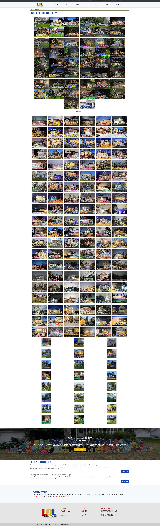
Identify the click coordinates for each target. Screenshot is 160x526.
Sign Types (77, 4)
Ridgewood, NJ (111, 515)
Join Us (108, 4)
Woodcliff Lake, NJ (110, 514)
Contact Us (118, 4)
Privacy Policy (84, 514)
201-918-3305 (109, 1)
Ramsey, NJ (109, 513)
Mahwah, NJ (103, 513)
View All (118, 518)
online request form (62, 496)
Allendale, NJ (114, 513)
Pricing (98, 4)
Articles (82, 513)
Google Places (84, 510)
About (66, 4)
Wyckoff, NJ (103, 514)
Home (56, 4)
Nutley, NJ (109, 511)
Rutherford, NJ (104, 510)
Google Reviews (84, 511)
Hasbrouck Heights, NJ (112, 510)
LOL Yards (42, 524)
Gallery (87, 4)
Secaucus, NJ (114, 511)
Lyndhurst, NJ (104, 511)
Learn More (125, 471)
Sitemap (82, 517)
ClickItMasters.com (66, 524)
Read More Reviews (80, 449)
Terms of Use (83, 515)
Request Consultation (118, 1)
